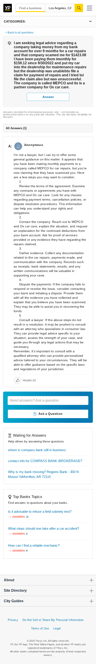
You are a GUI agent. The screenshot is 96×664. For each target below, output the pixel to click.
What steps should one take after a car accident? (43, 528)
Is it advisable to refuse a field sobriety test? (39, 511)
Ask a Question (50, 413)
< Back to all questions (19, 32)
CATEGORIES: (15, 21)
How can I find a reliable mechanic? (34, 545)
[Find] (79, 8)
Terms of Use (40, 628)
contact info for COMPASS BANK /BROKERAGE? (45, 461)
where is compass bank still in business (37, 450)
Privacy (13, 620)
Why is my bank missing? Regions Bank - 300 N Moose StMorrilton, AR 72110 (43, 474)
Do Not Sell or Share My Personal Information (53, 620)
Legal (57, 628)
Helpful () (29, 380)
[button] (89, 8)
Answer (48, 97)
